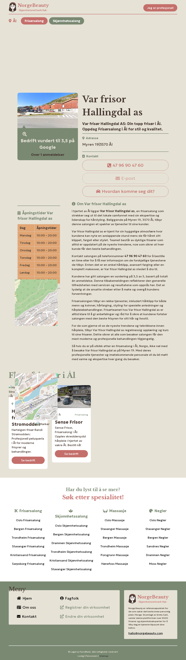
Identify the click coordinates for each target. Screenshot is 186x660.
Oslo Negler (157, 520)
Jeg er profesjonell (160, 8)
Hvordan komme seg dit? (128, 191)
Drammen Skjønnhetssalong (71, 543)
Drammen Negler (158, 555)
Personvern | (92, 656)
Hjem (27, 598)
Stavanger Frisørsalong (28, 546)
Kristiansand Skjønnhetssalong (71, 560)
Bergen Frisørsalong (28, 529)
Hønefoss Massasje (114, 563)
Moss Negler (158, 563)
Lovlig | (81, 656)
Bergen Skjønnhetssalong (71, 534)
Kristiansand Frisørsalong (28, 555)
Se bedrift (28, 460)
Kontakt (29, 616)
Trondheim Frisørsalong (28, 537)
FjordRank (85, 651)
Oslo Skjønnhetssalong (71, 525)
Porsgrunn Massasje (115, 555)
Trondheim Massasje (114, 546)
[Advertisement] (93, 54)
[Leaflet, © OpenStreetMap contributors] (38, 322)
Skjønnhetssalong (66, 21)
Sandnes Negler (158, 546)
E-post (128, 178)
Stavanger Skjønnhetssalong (71, 569)
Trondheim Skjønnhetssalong (71, 552)
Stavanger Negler (157, 529)
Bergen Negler (158, 537)
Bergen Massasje (115, 537)
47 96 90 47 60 (128, 165)
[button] (43, 424)
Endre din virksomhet (84, 616)
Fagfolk (72, 598)
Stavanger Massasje (115, 529)
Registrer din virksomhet (87, 607)
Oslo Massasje (115, 520)
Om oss (29, 607)
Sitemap (103, 656)
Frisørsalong (34, 21)
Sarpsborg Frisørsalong (28, 563)
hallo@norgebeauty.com (145, 633)
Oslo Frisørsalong (28, 520)
